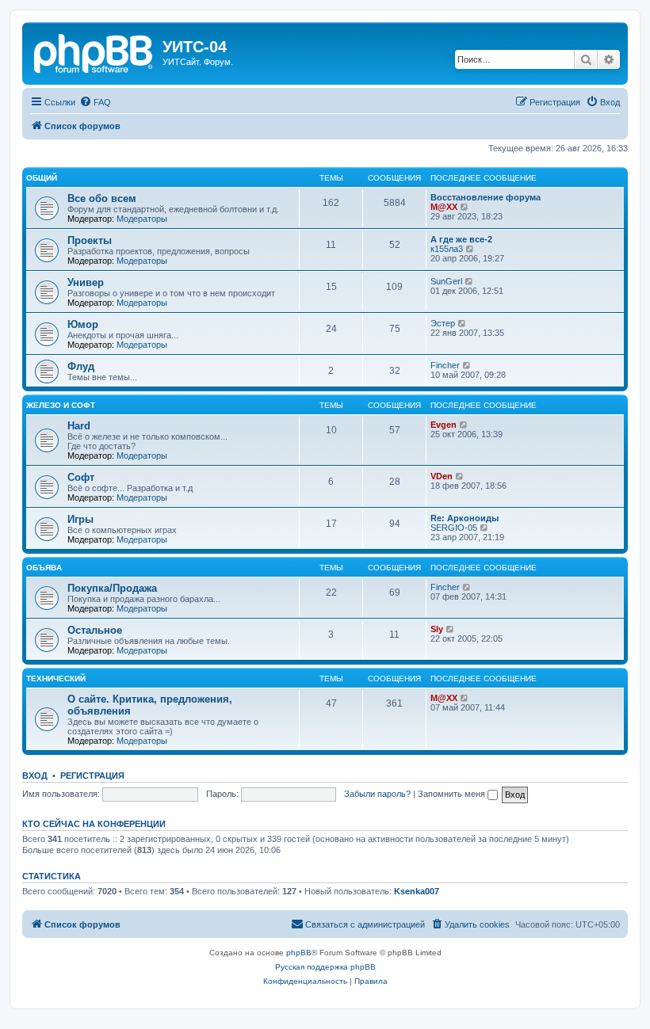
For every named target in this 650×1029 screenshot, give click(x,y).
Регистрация (92, 775)
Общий (41, 177)
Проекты (89, 240)
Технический (56, 678)
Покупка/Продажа (112, 588)
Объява (44, 567)
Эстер (442, 323)
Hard (78, 426)
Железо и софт (60, 405)
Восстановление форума (485, 197)
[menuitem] (95, 102)
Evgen (443, 424)
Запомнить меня (453, 793)
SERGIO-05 (453, 527)
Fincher (445, 365)
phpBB (299, 952)
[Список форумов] (94, 51)
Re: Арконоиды (464, 518)
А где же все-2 (461, 239)
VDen (441, 476)
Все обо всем (101, 198)
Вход (35, 775)
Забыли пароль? (377, 793)
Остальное (94, 630)
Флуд (80, 366)
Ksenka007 (416, 891)
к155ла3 (446, 248)
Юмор (82, 324)
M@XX (443, 207)
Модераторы (142, 218)
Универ (85, 282)
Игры (80, 519)
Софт (80, 477)
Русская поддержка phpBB (325, 966)
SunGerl (446, 281)
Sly (436, 629)
